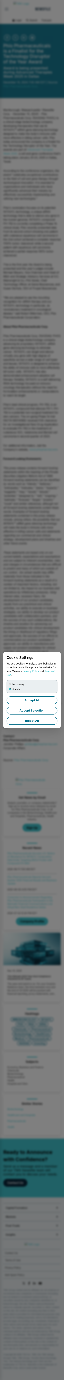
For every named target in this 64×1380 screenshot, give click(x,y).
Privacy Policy (31, 671)
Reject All (32, 720)
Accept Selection (32, 710)
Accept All (32, 700)
